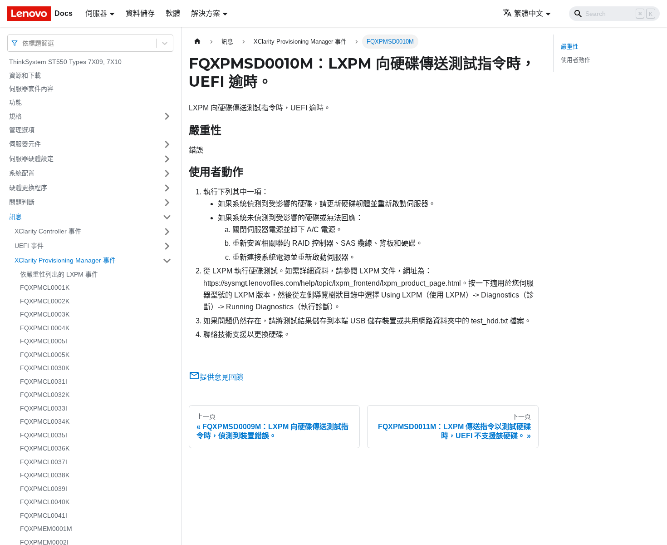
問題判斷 (21, 202)
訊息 (15, 216)
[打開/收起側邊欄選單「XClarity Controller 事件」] (167, 231)
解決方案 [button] (205, 13)
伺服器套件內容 (31, 88)
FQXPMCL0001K (44, 287)
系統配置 (21, 173)
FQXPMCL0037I (43, 462)
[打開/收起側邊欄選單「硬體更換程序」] (167, 188)
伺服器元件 (25, 144)
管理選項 (21, 130)
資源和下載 (25, 75)
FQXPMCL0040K (44, 501)
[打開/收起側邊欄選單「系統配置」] (167, 173)
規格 (15, 115)
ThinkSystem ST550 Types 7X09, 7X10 (65, 61)
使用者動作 (575, 59)
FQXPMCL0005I (43, 341)
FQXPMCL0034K (44, 421)
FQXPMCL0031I (43, 381)
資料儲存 (140, 13)
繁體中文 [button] (528, 13)
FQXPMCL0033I (43, 408)
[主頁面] (197, 42)
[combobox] (23, 43)
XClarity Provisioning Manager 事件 (65, 260)
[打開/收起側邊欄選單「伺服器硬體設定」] (167, 159)
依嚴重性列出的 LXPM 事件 (59, 274)
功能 (15, 102)
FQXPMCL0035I (43, 435)
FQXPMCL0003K (44, 314)
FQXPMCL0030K (44, 368)
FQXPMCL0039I (43, 488)
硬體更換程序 (28, 187)
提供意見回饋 (221, 377)
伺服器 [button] (96, 13)
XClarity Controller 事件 (48, 231)
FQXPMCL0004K (44, 328)
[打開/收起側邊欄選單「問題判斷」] (167, 202)
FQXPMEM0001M (46, 528)
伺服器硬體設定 (31, 158)
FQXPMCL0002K (44, 301)
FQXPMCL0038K (44, 475)
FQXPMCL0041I (43, 515)
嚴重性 (570, 46)
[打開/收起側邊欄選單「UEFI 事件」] (167, 246)
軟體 (173, 13)
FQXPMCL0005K (44, 354)
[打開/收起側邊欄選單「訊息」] (167, 217)
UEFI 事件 (29, 245)
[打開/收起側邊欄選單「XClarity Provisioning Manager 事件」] (167, 260)
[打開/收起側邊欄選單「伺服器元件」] (167, 144)
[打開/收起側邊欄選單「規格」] (167, 116)
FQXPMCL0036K (44, 448)
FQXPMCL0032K (44, 394)
